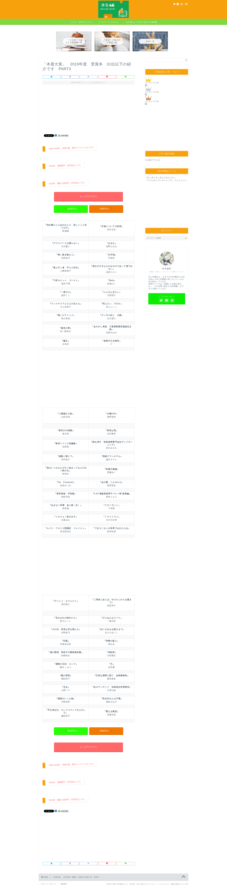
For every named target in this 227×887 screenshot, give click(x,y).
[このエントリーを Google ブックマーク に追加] (56, 135)
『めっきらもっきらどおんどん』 (161, 177)
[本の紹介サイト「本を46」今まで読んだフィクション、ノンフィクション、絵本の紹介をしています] (113, 17)
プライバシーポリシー (48, 884)
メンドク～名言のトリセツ (81, 22)
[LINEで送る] (63, 135)
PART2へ (72, 208)
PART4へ (105, 208)
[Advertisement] (89, 110)
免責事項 (64, 884)
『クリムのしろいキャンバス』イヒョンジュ (166, 180)
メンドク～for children (109, 22)
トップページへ (88, 196)
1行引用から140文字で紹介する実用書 (141, 22)
